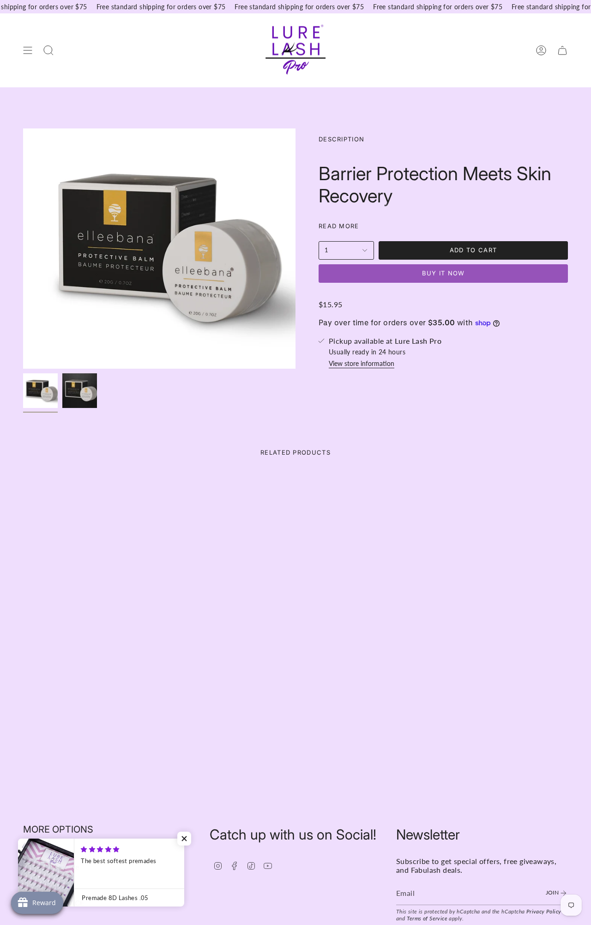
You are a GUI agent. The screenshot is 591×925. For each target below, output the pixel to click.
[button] (185, 839)
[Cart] (562, 50)
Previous (23, 248)
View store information (361, 363)
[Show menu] (27, 50)
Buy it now (443, 273)
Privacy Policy (543, 911)
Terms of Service (427, 918)
